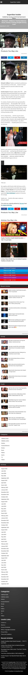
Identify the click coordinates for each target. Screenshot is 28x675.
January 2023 (4, 546)
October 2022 (4, 553)
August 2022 (4, 558)
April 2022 (3, 567)
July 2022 (3, 560)
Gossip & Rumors (5, 445)
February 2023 (4, 543)
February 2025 (4, 487)
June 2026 (3, 473)
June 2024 (3, 506)
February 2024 (4, 515)
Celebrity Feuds (4, 438)
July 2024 (3, 504)
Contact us (3, 622)
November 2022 (5, 551)
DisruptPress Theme (19, 671)
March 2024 (4, 513)
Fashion (3, 443)
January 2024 (4, 518)
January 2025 (4, 489)
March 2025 (4, 485)
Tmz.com (21, 203)
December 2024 (5, 492)
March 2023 (4, 541)
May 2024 (3, 508)
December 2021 (5, 576)
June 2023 (3, 534)
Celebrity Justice (5, 440)
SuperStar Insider (15, 2)
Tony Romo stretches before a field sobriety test (12, 653)
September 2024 (5, 499)
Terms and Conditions (6, 634)
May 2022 (3, 565)
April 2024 (3, 511)
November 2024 (5, 494)
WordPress (11, 671)
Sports (2, 455)
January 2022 (4, 574)
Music (2, 450)
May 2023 (3, 536)
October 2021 (4, 581)
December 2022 (5, 548)
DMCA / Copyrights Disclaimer (8, 629)
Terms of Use (16, 668)
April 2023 (3, 539)
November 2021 (5, 579)
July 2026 (3, 471)
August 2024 (4, 501)
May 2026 (3, 475)
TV (2, 49)
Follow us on (10, 268)
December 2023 (5, 520)
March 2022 (4, 569)
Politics (3, 452)
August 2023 (4, 529)
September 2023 (5, 527)
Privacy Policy (4, 632)
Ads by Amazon (24, 53)
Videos (3, 459)
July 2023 (3, 532)
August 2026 (4, 468)
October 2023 (4, 525)
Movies (3, 448)
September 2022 (5, 555)
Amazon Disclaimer (5, 627)
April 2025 (3, 482)
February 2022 (4, 572)
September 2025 (5, 478)
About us (3, 625)
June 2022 (3, 562)
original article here (7, 205)
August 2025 (4, 480)
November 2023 (5, 522)
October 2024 (4, 496)
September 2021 (5, 583)
